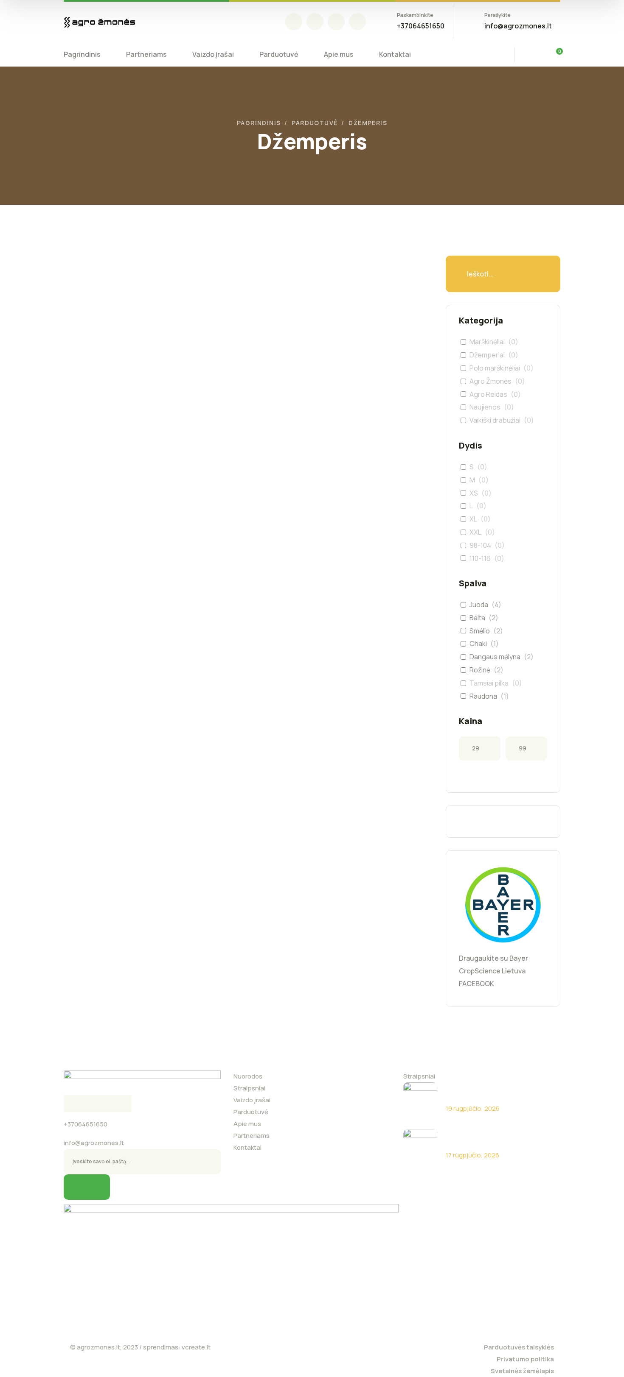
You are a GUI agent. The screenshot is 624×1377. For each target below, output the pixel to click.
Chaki (478, 643)
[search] (532, 55)
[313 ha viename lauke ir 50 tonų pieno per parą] (420, 1146)
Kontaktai (247, 1147)
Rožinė (479, 670)
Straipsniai (249, 1088)
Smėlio (479, 631)
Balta (477, 617)
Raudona (483, 696)
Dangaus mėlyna (494, 656)
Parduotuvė (314, 123)
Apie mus (247, 1123)
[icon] (293, 21)
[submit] (87, 1187)
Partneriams (251, 1135)
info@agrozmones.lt (94, 1142)
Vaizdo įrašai (251, 1099)
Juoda (478, 604)
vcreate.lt (196, 1347)
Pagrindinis (259, 123)
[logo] (100, 21)
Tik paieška (535, 274)
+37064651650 (85, 1124)
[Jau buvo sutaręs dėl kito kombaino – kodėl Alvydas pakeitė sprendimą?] (420, 1099)
